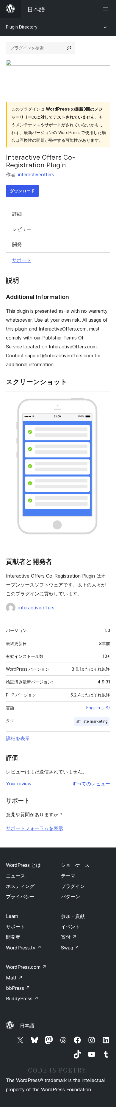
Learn (12, 916)
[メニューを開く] (106, 9)
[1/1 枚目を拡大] (102, 399)
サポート (21, 260)
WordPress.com (26, 967)
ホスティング (20, 886)
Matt (14, 978)
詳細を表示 (18, 738)
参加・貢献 (73, 916)
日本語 (27, 1026)
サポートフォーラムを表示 (34, 828)
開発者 (13, 937)
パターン (70, 897)
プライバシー (20, 897)
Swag (70, 948)
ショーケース (75, 865)
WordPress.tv (23, 948)
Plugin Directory (21, 26)
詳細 (17, 214)
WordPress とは (23, 865)
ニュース (15, 876)
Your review (19, 784)
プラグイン (73, 886)
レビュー (21, 229)
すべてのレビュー (91, 784)
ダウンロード (22, 190)
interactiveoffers (36, 174)
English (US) (98, 707)
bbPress (18, 988)
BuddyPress (22, 998)
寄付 (68, 937)
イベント (70, 927)
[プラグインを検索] (69, 48)
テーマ (68, 876)
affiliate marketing (92, 721)
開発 (17, 244)
